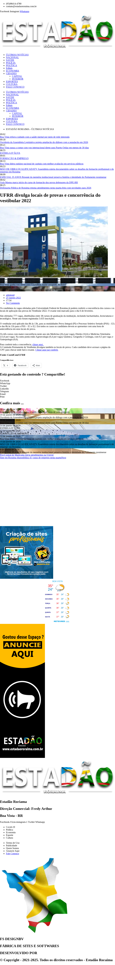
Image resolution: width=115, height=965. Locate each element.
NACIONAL (12, 57)
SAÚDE (10, 60)
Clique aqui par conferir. (46, 350)
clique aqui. (38, 344)
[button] (57, 380)
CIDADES (11, 73)
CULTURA (12, 84)
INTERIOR (17, 79)
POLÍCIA (11, 62)
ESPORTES (12, 81)
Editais (9, 68)
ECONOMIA (12, 71)
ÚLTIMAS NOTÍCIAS (17, 54)
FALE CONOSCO (15, 87)
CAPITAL (17, 76)
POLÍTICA (11, 65)
